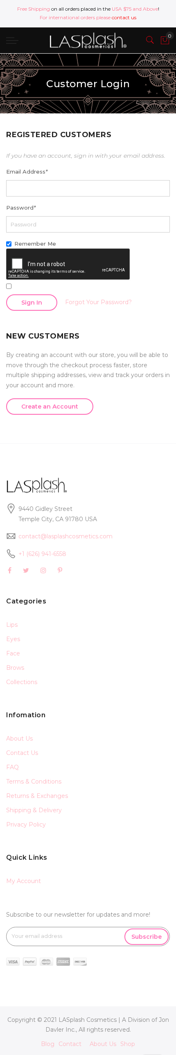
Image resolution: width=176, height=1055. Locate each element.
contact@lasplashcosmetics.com (65, 536)
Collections (21, 682)
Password (21, 207)
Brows (15, 667)
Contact (70, 1044)
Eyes (13, 639)
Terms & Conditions (33, 781)
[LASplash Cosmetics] (88, 40)
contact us (124, 17)
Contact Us (22, 753)
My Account (23, 881)
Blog (47, 1044)
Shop (127, 1044)
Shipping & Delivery (34, 810)
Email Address (26, 171)
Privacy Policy (26, 824)
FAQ (12, 767)
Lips (12, 624)
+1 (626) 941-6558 (42, 554)
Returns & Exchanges (37, 796)
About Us (19, 738)
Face (13, 653)
